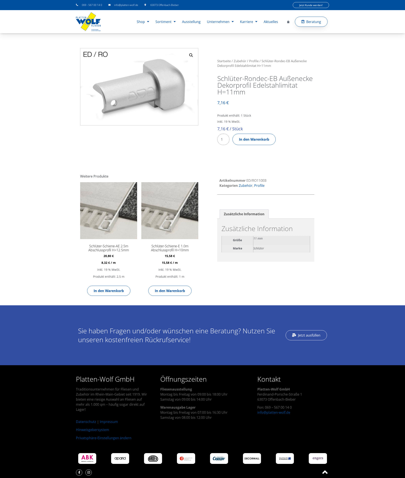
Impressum (109, 421)
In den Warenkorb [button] (109, 290)
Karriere (246, 21)
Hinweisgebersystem (92, 429)
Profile (254, 61)
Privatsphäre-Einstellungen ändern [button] (103, 438)
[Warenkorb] (288, 22)
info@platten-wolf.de (273, 412)
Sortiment (163, 21)
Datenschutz (86, 421)
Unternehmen (218, 21)
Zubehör (240, 61)
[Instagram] (88, 472)
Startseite (224, 61)
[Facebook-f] (79, 472)
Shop (141, 21)
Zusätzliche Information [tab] (244, 214)
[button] (191, 55)
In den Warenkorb (254, 139)
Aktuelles (271, 21)
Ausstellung (191, 21)
